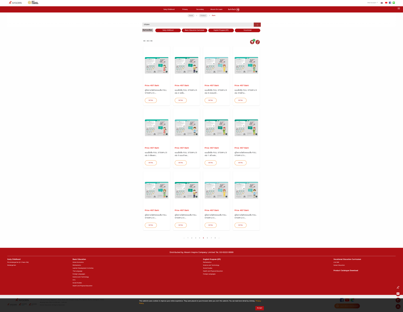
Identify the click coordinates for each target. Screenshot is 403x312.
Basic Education (79, 259)
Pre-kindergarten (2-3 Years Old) (18, 262)
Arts (74, 280)
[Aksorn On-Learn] (398, 293)
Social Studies (77, 283)
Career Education (339, 265)
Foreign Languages (79, 274)
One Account (371, 3)
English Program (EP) (221, 30)
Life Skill (336, 262)
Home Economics (78, 262)
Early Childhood (13, 259)
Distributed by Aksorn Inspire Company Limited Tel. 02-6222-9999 (201, 253)
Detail (151, 100)
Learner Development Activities (83, 268)
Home (191, 15)
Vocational (247, 30)
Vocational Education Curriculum (347, 259)
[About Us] (398, 287)
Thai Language (77, 271)
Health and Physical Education (82, 286)
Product (203, 15)
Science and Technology (81, 277)
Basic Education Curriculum (194, 30)
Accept (259, 308)
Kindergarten (11, 265)
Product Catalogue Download (346, 271)
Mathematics (77, 265)
